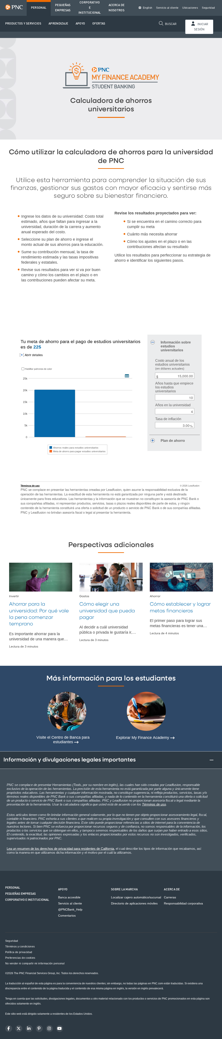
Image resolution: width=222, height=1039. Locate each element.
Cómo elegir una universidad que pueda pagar (107, 611)
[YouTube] (59, 1028)
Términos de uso (154, 804)
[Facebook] (8, 1028)
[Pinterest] (39, 1028)
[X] (18, 1028)
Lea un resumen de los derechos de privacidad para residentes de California (60, 848)
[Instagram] (49, 1028)
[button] (23, 23)
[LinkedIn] (29, 1028)
